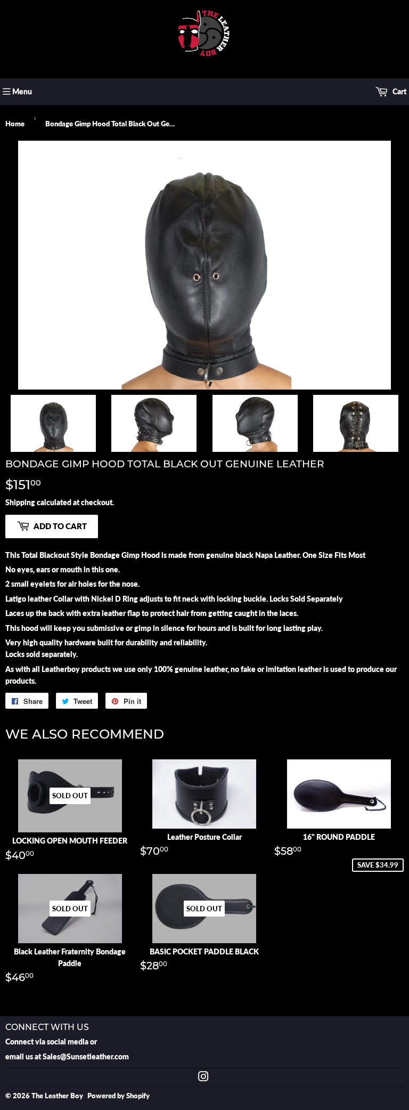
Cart (398, 91)
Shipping (20, 502)
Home (14, 123)
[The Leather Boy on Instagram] (203, 1077)
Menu (22, 91)
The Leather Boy (57, 1095)
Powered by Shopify (118, 1095)
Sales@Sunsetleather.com (86, 1056)
